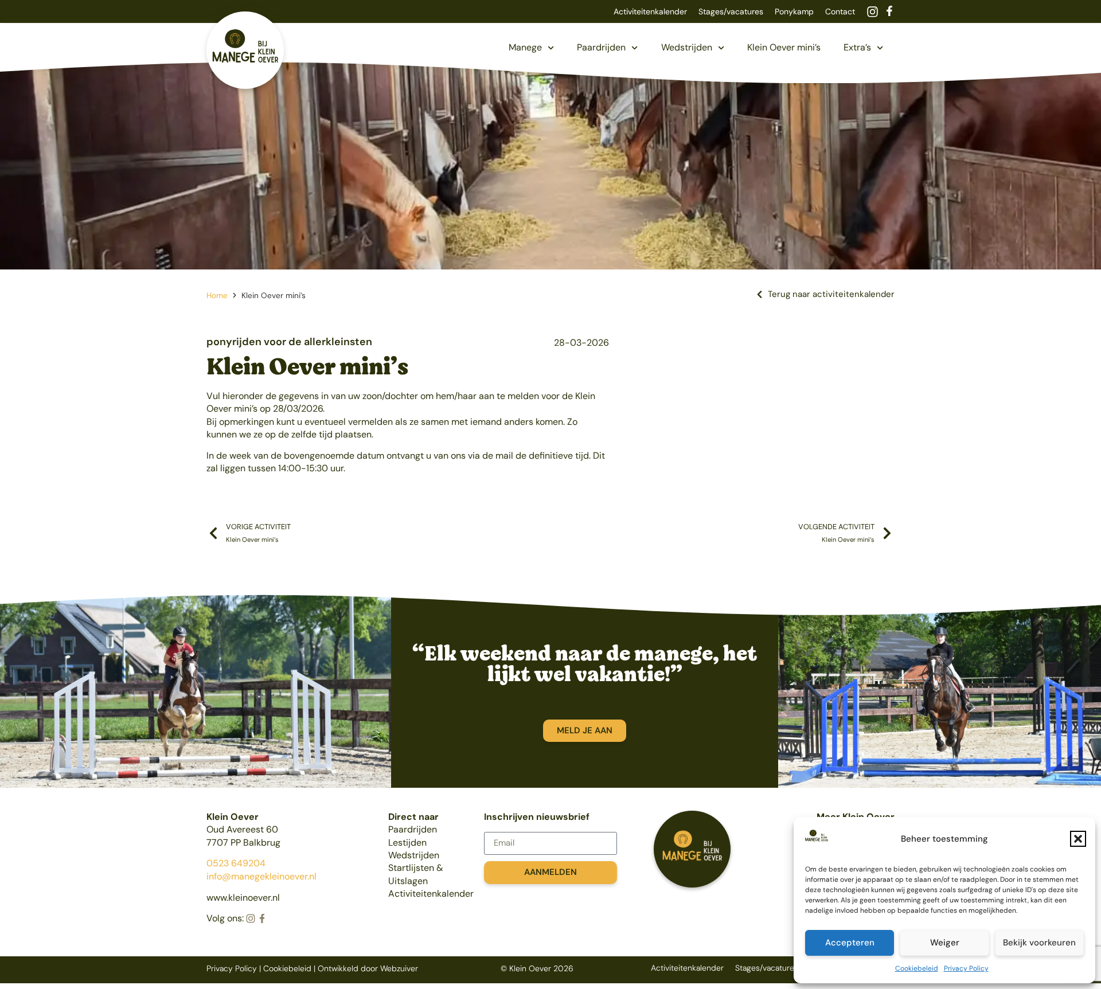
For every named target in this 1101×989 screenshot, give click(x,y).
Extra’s (857, 47)
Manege (525, 47)
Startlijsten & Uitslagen (415, 874)
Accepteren (849, 942)
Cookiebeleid (916, 968)
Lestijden (407, 842)
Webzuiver (399, 968)
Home (217, 295)
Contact (840, 11)
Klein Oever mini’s (784, 47)
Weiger (944, 942)
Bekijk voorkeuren (1039, 942)
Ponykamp (794, 11)
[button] (1078, 839)
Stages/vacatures (730, 11)
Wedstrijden (686, 47)
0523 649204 (236, 863)
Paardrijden (601, 47)
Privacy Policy (966, 968)
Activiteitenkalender (650, 11)
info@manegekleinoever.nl (261, 876)
